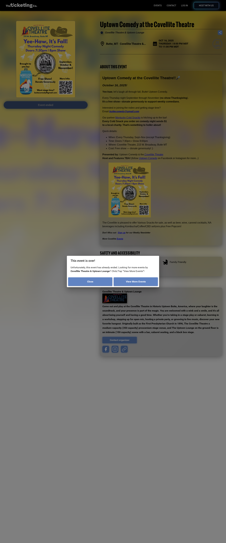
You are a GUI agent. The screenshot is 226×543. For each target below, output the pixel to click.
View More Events (136, 281)
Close (90, 281)
